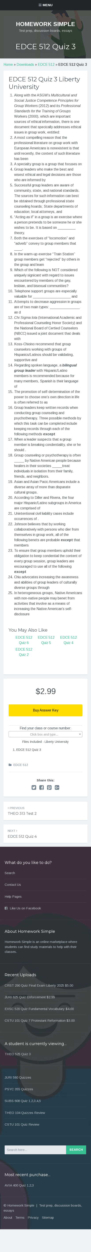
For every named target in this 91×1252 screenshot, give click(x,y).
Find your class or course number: (45, 728)
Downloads (25, 64)
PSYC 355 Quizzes (19, 1089)
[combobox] (45, 734)
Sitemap (48, 1217)
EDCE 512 (46, 64)
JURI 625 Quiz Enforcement (25, 997)
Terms (20, 1217)
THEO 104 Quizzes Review (25, 1113)
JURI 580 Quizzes (18, 1077)
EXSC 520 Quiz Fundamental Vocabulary (35, 1009)
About (8, 1217)
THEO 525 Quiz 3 (18, 1054)
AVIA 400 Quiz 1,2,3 (19, 1185)
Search (10, 873)
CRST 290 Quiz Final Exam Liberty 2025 (34, 985)
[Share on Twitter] (33, 787)
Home (8, 64)
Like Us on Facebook (25, 908)
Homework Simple (45, 24)
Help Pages (13, 896)
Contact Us (13, 884)
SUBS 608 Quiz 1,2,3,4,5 (23, 1101)
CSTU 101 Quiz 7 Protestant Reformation (35, 1020)
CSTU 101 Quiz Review (22, 1124)
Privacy (33, 1217)
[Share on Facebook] (41, 787)
